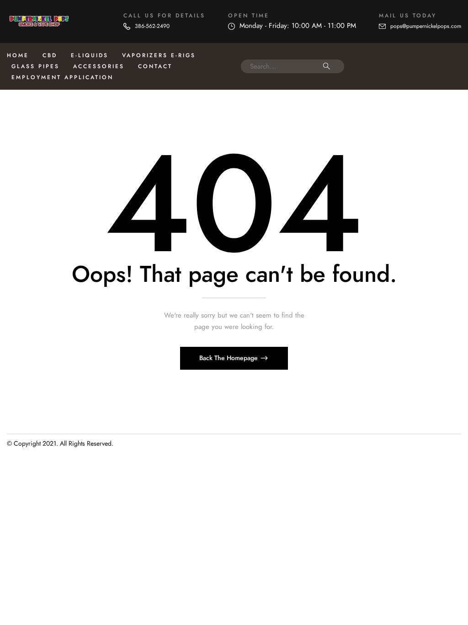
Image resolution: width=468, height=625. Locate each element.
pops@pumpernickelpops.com (425, 26)
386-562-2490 (152, 26)
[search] (326, 66)
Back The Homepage (229, 358)
